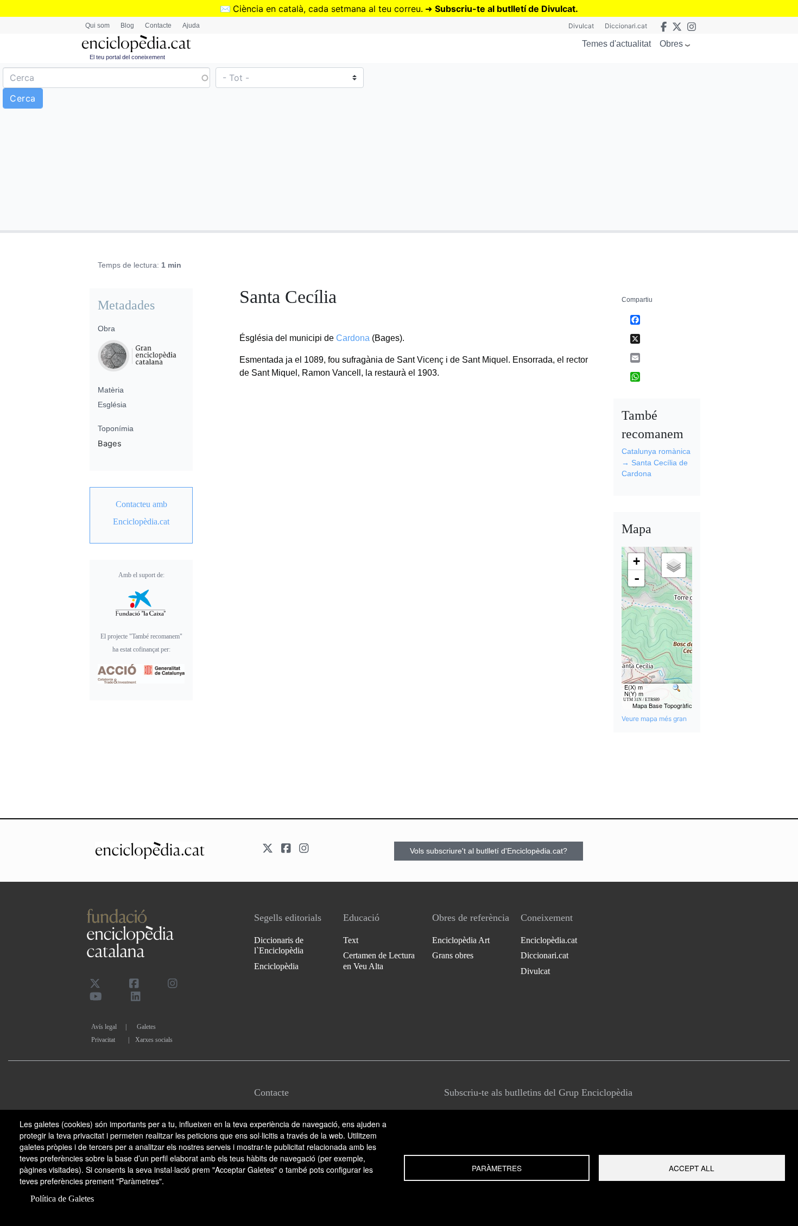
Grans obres (452, 955)
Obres (671, 43)
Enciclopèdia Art (461, 940)
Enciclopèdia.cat (549, 940)
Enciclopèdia (276, 966)
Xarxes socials (154, 1040)
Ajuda (191, 25)
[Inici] (136, 44)
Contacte (158, 25)
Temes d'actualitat (616, 43)
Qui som (97, 25)
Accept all (691, 1167)
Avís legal (104, 1027)
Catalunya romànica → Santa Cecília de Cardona (656, 462)
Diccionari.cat (626, 26)
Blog (127, 25)
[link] (141, 513)
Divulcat (581, 26)
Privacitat (103, 1040)
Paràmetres (497, 1167)
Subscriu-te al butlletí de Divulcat (505, 8)
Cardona (353, 338)
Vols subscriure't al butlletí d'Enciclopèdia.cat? (488, 850)
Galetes (146, 1027)
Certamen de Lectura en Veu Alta (379, 960)
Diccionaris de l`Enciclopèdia (278, 945)
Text (350, 940)
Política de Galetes (62, 1198)
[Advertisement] (597, 146)
